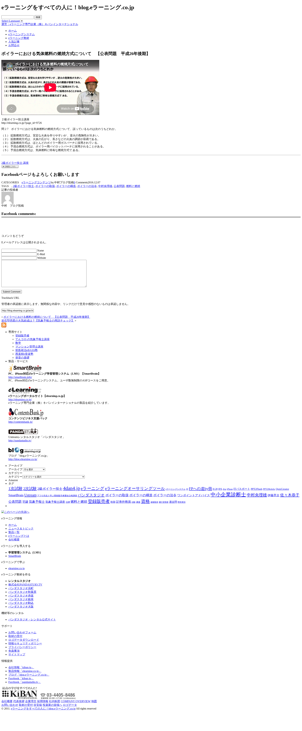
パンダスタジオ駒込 (21, 602)
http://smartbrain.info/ (20, 377)
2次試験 (30, 488)
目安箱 (38, 704)
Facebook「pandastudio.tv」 (24, 682)
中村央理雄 (105, 186)
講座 (138, 502)
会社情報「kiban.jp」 (21, 667)
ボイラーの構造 (66, 186)
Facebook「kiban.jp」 (21, 678)
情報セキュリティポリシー (25, 643)
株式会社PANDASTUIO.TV (25, 584)
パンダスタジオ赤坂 (21, 595)
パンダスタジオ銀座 (21, 599)
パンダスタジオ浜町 (21, 588)
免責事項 (14, 650)
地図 (94, 701)
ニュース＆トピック (21, 528)
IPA (220, 489)
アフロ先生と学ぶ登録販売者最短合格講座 (57, 495)
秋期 (112, 502)
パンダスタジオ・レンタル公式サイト (32, 619)
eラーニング (92, 488)
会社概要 (14, 539)
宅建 (25, 501)
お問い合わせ (9, 704)
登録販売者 (99, 501)
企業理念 (30, 701)
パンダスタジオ (91, 495)
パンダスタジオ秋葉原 (22, 591)
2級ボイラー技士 (23, 186)
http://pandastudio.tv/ (19, 440)
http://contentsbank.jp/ (20, 421)
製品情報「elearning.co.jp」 (24, 671)
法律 (68, 502)
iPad (224, 489)
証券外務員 (123, 501)
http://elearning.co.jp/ (20, 399)
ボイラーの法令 (87, 186)
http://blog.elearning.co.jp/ (22, 459)
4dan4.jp (71, 488)
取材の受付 (15, 636)
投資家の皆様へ (52, 704)
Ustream (30, 495)
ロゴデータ (70, 704)
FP (187, 489)
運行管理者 (163, 502)
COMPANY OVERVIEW (76, 701)
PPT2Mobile (269, 489)
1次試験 (15, 488)
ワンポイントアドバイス (193, 495)
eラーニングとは (18, 535)
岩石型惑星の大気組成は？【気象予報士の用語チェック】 (37, 320)
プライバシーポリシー (22, 647)
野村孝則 (181, 502)
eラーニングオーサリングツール (135, 488)
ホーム (12, 524)
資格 (145, 501)
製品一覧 (14, 532)
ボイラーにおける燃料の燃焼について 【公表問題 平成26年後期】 (46, 316)
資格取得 (154, 502)
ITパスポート (241, 488)
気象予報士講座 (55, 501)
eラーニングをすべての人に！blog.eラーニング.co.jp (43, 708)
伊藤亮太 (273, 495)
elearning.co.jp (16, 568)
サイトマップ (16, 654)
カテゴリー (15, 476)
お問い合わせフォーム (22, 632)
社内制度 (54, 701)
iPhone (230, 489)
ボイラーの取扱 (45, 186)
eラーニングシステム (175, 489)
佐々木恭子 (289, 495)
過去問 (173, 501)
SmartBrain (16, 495)
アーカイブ (15, 469)
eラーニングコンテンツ (36, 182)
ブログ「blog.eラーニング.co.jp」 (28, 674)
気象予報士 (37, 501)
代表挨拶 (18, 701)
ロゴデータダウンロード (23, 639)
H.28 (215, 489)
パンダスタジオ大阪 (21, 606)
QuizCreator (282, 489)
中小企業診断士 (228, 494)
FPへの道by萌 (200, 489)
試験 (133, 502)
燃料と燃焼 (133, 186)
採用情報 (42, 701)
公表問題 (119, 186)
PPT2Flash (256, 489)
